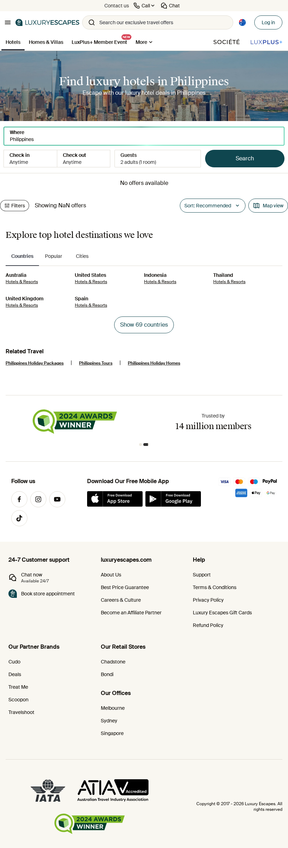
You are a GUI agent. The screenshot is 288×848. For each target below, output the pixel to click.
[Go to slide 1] (140, 444)
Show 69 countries (144, 324)
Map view (273, 205)
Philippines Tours (95, 363)
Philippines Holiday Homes (154, 363)
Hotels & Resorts (22, 282)
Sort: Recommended (207, 205)
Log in (268, 22)
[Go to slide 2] (146, 444)
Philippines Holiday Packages (35, 363)
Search (245, 158)
